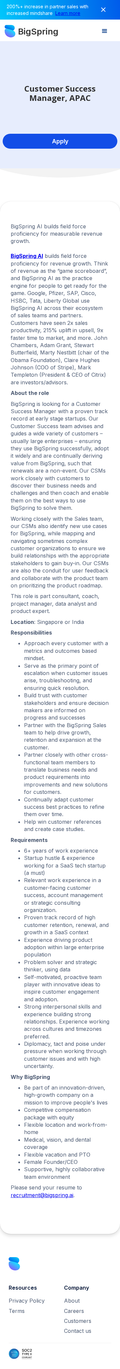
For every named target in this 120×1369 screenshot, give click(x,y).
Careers (74, 1311)
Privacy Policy (27, 1300)
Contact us (77, 1331)
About (72, 1300)
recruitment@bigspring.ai (42, 1195)
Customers (77, 1321)
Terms (17, 1311)
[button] (105, 31)
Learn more (67, 13)
